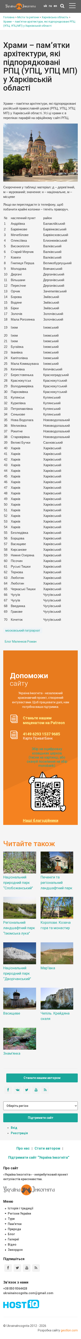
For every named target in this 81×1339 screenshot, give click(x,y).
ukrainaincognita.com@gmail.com (28, 1293)
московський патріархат (22, 630)
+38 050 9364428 (15, 1288)
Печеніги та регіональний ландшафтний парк (56, 882)
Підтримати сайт (40, 1117)
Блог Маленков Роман (21, 641)
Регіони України (19, 1213)
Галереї (13, 1239)
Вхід (14, 1127)
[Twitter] (17, 1268)
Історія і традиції (20, 1208)
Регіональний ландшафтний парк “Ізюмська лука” (19, 927)
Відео (12, 1244)
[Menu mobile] (72, 6)
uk (45, 6)
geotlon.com (69, 1330)
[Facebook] (8, 1268)
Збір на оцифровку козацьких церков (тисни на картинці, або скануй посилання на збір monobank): (47, 757)
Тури (11, 1218)
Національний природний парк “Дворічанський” (17, 973)
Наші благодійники (40, 820)
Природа (14, 1229)
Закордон (15, 1249)
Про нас (23, 1148)
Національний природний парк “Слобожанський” (18, 882)
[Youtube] (26, 1268)
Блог (11, 1234)
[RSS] (36, 1268)
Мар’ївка (48, 968)
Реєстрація (19, 1133)
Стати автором (47, 1148)
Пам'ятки (15, 1224)
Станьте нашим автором (42, 1078)
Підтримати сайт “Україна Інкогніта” (38, 1157)
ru (50, 6)
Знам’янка (11, 1053)
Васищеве (11, 1013)
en (55, 6)
